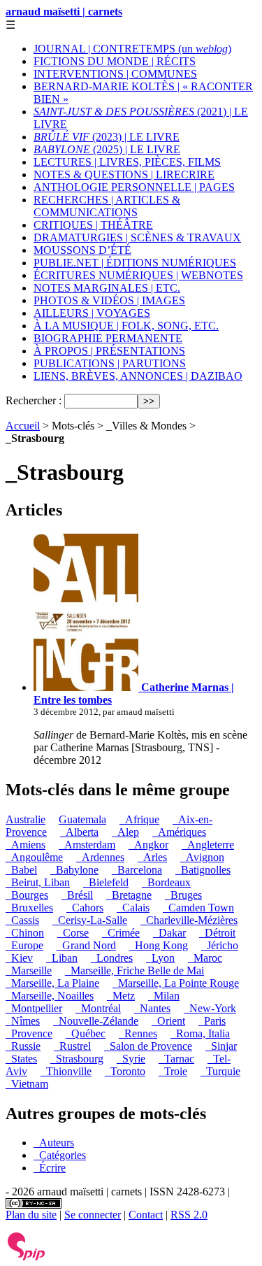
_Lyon (160, 958)
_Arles (152, 857)
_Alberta (79, 832)
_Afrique (139, 819)
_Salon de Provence (148, 1046)
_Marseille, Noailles (50, 996)
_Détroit (217, 933)
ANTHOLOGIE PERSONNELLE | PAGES (134, 187)
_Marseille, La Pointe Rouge (175, 983)
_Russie (23, 1046)
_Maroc (205, 958)
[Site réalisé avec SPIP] (27, 1257)
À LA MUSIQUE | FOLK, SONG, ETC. (126, 326)
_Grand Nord (86, 945)
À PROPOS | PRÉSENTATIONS (109, 351)
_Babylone (74, 870)
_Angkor (148, 845)
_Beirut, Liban (38, 882)
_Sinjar (221, 1046)
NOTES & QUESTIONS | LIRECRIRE (124, 174)
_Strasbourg (76, 1059)
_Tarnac (176, 1059)
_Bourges (27, 895)
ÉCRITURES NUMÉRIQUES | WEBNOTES (138, 275)
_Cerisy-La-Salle (89, 920)
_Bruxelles (29, 907)
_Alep (125, 832)
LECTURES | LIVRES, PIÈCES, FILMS (127, 162)
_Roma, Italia (200, 1033)
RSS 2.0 (189, 1215)
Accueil (23, 426)
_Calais (133, 907)
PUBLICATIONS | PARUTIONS (110, 363)
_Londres (112, 958)
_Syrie (131, 1059)
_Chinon (25, 933)
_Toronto (125, 1071)
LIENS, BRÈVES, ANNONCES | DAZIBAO (138, 376)
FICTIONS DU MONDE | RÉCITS (115, 61)
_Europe (24, 945)
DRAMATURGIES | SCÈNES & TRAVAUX (137, 237)
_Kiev (19, 958)
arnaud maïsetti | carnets (64, 11)
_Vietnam (27, 1084)
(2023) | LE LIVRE (107, 137)
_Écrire (50, 1168)
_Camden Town (198, 907)
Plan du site (31, 1215)
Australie (25, 819)
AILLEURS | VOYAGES (92, 313)
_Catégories (60, 1155)
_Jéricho (219, 945)
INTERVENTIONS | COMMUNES (115, 74)
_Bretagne (129, 895)
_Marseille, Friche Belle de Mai (134, 970)
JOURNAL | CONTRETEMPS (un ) (132, 49)
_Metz (121, 996)
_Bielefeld (106, 882)
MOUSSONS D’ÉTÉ (82, 250)
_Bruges (183, 895)
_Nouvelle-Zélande (95, 1021)
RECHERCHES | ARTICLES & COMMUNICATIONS (107, 206)
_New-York (210, 1008)
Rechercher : (33, 400)
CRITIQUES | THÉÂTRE (93, 225)
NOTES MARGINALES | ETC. (107, 288)
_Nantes (152, 1008)
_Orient (168, 1021)
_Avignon (202, 857)
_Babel (21, 870)
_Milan (164, 996)
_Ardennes (100, 857)
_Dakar (169, 933)
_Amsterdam (87, 845)
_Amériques (179, 832)
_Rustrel (72, 1046)
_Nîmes (23, 1021)
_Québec (85, 1033)
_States (21, 1059)
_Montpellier (34, 1008)
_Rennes (138, 1033)
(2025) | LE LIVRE (107, 149)
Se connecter (92, 1215)
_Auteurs (54, 1142)
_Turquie (220, 1071)
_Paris (212, 1021)
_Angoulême (34, 857)
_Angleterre (208, 845)
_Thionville (66, 1071)
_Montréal (98, 1008)
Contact (146, 1215)
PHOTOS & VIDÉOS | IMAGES (109, 300)
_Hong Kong (158, 945)
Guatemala (82, 819)
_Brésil (77, 895)
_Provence (29, 1033)
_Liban (62, 958)
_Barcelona (137, 870)
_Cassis (22, 920)
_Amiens (25, 845)
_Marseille (29, 970)
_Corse (73, 933)
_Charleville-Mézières (189, 920)
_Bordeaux (166, 882)
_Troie (173, 1071)
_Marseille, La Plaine (52, 983)
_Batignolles (203, 870)
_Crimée (121, 933)
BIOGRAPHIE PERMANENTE (108, 338)
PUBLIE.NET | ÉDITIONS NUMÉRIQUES (135, 263)
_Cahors (84, 907)
